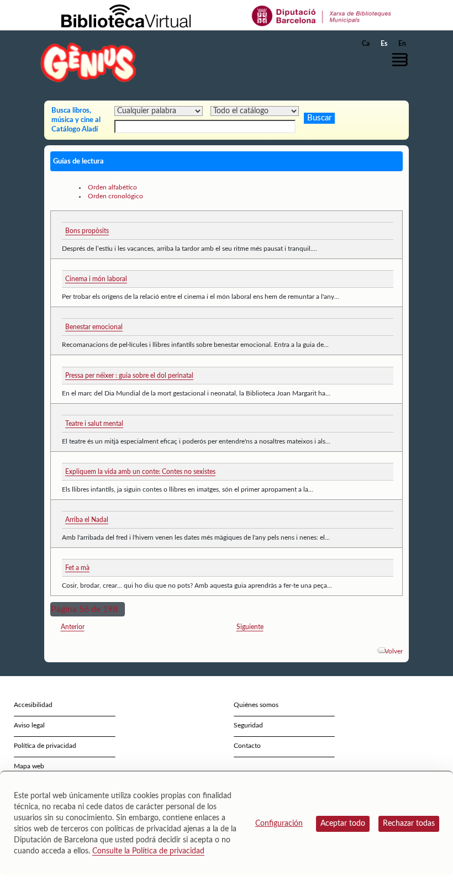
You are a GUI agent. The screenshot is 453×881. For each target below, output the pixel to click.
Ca (366, 43)
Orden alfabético (112, 187)
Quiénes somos (256, 704)
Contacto (247, 745)
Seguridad (248, 725)
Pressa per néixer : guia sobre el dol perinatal (129, 375)
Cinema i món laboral (96, 279)
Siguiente (250, 627)
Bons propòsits (87, 231)
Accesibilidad (33, 704)
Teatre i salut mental (94, 423)
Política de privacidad (45, 745)
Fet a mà (77, 568)
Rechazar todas (409, 823)
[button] (402, 59)
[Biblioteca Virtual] (126, 15)
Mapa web (29, 766)
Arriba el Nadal (86, 519)
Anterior (73, 627)
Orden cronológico (115, 196)
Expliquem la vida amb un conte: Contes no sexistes (140, 471)
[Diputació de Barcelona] (321, 15)
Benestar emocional (94, 327)
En (402, 43)
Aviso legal (29, 725)
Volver (393, 651)
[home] (88, 62)
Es (384, 43)
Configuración (279, 823)
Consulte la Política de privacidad (148, 851)
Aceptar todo (342, 823)
